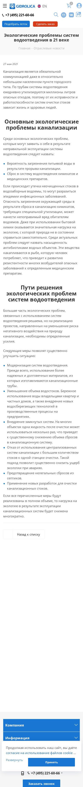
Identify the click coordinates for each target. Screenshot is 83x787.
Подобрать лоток (15, 24)
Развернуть (14, 760)
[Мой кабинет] (79, 6)
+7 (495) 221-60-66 (19, 15)
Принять (51, 762)
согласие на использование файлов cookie (39, 753)
